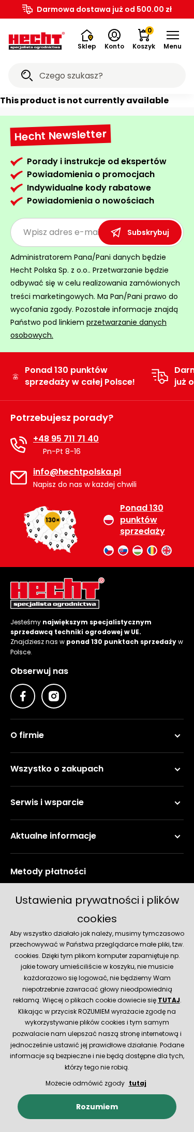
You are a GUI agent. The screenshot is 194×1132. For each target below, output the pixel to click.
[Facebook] (22, 696)
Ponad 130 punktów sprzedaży (142, 519)
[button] (172, 40)
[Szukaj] (27, 77)
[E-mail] (18, 477)
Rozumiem (97, 1107)
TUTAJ (169, 1000)
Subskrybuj (148, 232)
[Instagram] (53, 696)
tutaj (137, 1083)
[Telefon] (18, 444)
